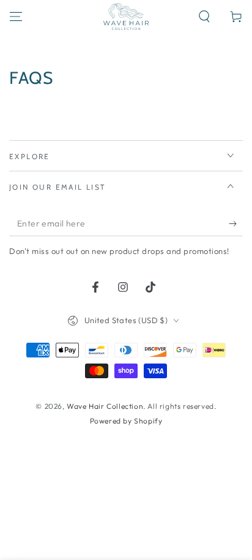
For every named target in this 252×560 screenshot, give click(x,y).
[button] (204, 16)
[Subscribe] (236, 224)
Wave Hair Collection (105, 406)
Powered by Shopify (126, 420)
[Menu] (16, 16)
